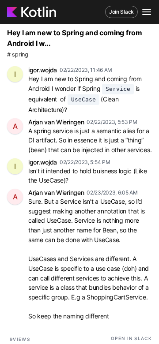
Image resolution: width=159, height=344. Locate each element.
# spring (17, 54)
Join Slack (121, 11)
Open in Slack (131, 338)
